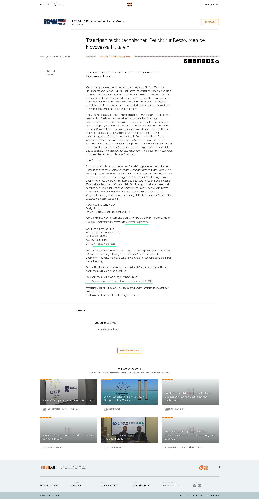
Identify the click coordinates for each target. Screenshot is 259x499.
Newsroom (210, 22)
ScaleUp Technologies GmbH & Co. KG (60, 409)
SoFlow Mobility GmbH (53, 447)
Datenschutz (184, 495)
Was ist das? (48, 485)
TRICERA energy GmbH (114, 447)
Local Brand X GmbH (174, 409)
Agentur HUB (140, 485)
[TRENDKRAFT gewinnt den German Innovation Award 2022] (203, 468)
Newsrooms (170, 485)
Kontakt (199, 485)
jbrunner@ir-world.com (107, 329)
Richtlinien (197, 495)
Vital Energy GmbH (112, 409)
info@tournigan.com (105, 243)
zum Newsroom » (129, 350)
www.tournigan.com (137, 222)
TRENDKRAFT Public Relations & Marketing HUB (129, 4)
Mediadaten (109, 485)
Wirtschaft (50, 71)
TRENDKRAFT (54, 495)
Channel (76, 485)
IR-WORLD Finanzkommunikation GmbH (183, 447)
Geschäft (50, 75)
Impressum (214, 495)
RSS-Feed (194, 485)
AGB (206, 495)
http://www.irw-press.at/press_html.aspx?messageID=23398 (119, 281)
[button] (185, 61)
